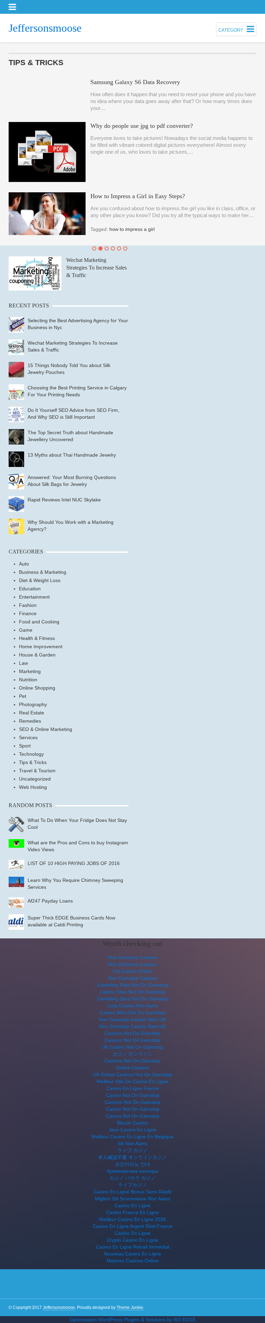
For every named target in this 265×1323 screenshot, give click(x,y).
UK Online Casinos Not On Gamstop (132, 1074)
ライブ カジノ (132, 1150)
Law (23, 663)
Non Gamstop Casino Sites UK (132, 1019)
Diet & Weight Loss (39, 580)
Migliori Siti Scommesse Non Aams (132, 1198)
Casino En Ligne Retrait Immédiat (132, 1247)
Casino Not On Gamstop (132, 1095)
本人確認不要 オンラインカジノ (132, 1157)
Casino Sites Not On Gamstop (132, 992)
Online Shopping (37, 688)
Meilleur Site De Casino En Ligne (132, 1081)
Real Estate (31, 712)
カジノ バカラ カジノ (132, 1178)
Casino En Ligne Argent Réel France (133, 1226)
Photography (33, 704)
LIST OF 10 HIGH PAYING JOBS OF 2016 (74, 863)
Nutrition (28, 679)
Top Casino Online (132, 971)
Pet (22, 696)
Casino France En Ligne (132, 1212)
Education (30, 588)
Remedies (30, 721)
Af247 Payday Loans (50, 901)
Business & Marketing (42, 572)
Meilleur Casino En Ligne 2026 (132, 1219)
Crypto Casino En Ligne (132, 1240)
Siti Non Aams (132, 1143)
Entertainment (34, 597)
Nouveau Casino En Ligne (132, 1253)
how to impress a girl (132, 229)
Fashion (28, 605)
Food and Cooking (39, 621)
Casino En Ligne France (132, 1088)
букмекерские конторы (132, 1171)
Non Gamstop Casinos (132, 957)
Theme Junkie (130, 1307)
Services (28, 737)
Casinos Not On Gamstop (132, 1033)
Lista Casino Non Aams (132, 1005)
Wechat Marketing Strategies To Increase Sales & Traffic (96, 267)
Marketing (30, 671)
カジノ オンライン (132, 1054)
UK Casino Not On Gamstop (132, 1047)
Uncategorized (35, 779)
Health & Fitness (37, 638)
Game (25, 630)
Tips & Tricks (33, 762)
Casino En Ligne (132, 1205)
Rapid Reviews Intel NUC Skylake (64, 499)
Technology (31, 754)
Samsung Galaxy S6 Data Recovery (135, 82)
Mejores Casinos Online (133, 1260)
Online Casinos (132, 1067)
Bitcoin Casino (132, 1123)
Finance (28, 613)
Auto (24, 564)
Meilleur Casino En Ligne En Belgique (132, 1136)
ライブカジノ (132, 1185)
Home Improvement (40, 646)
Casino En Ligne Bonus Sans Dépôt (132, 1191)
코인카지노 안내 (132, 1164)
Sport (25, 746)
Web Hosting (33, 787)
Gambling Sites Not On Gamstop (132, 985)
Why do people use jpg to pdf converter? (141, 125)
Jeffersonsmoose (45, 28)
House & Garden (37, 655)
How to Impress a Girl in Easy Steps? (137, 196)
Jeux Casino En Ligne (132, 1129)
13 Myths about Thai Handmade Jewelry (72, 455)
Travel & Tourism (37, 770)
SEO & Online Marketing (45, 729)
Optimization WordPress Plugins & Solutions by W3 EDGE (133, 1319)
